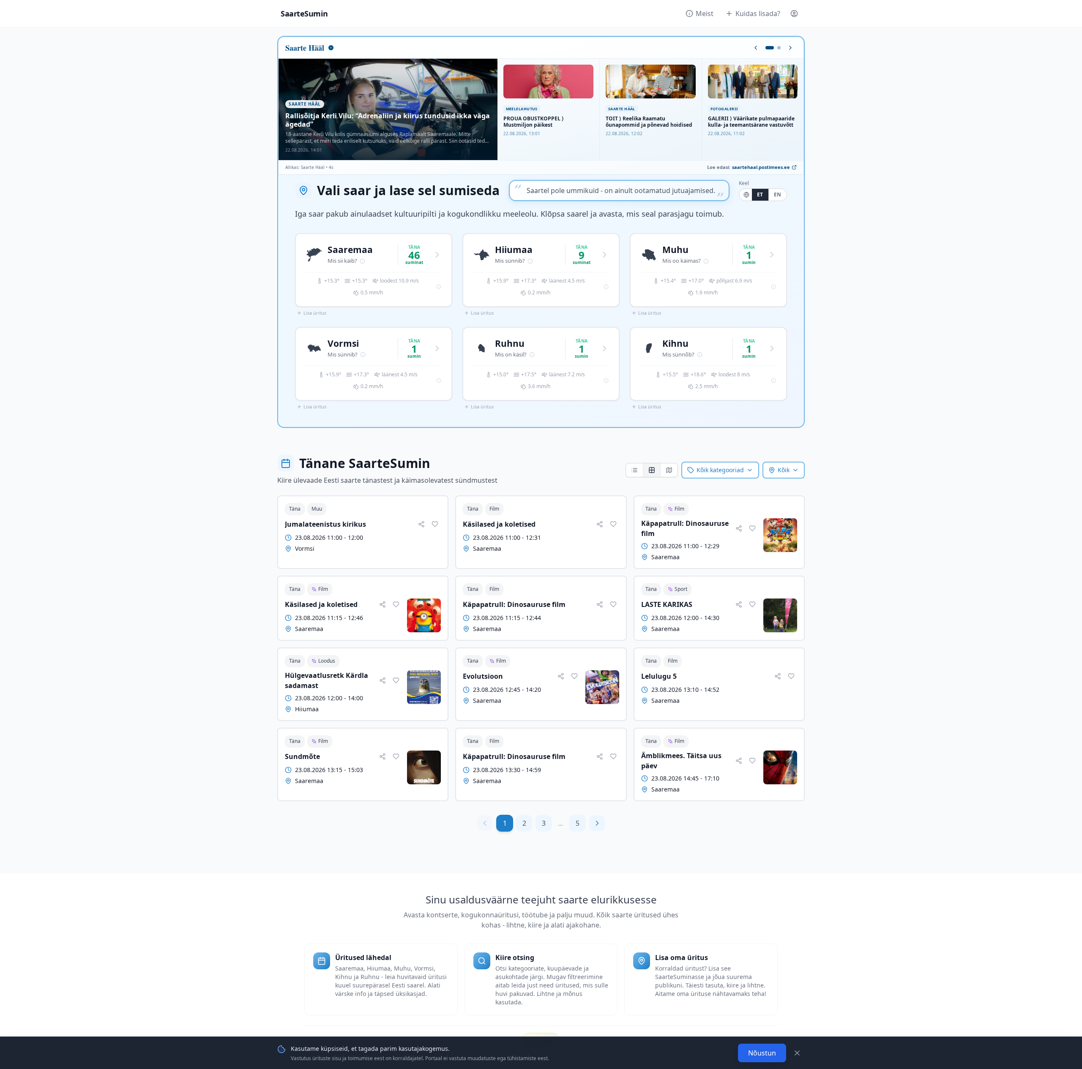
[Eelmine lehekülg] (485, 823)
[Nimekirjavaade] (634, 470)
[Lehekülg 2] (779, 47)
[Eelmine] (755, 47)
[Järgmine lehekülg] (597, 823)
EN (777, 194)
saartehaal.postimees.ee (761, 167)
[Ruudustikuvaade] (651, 470)
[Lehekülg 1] (769, 47)
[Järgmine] (790, 47)
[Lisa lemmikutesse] (435, 524)
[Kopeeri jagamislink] (421, 524)
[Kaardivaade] (669, 470)
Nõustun (762, 1053)
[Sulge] (797, 1053)
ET (760, 194)
